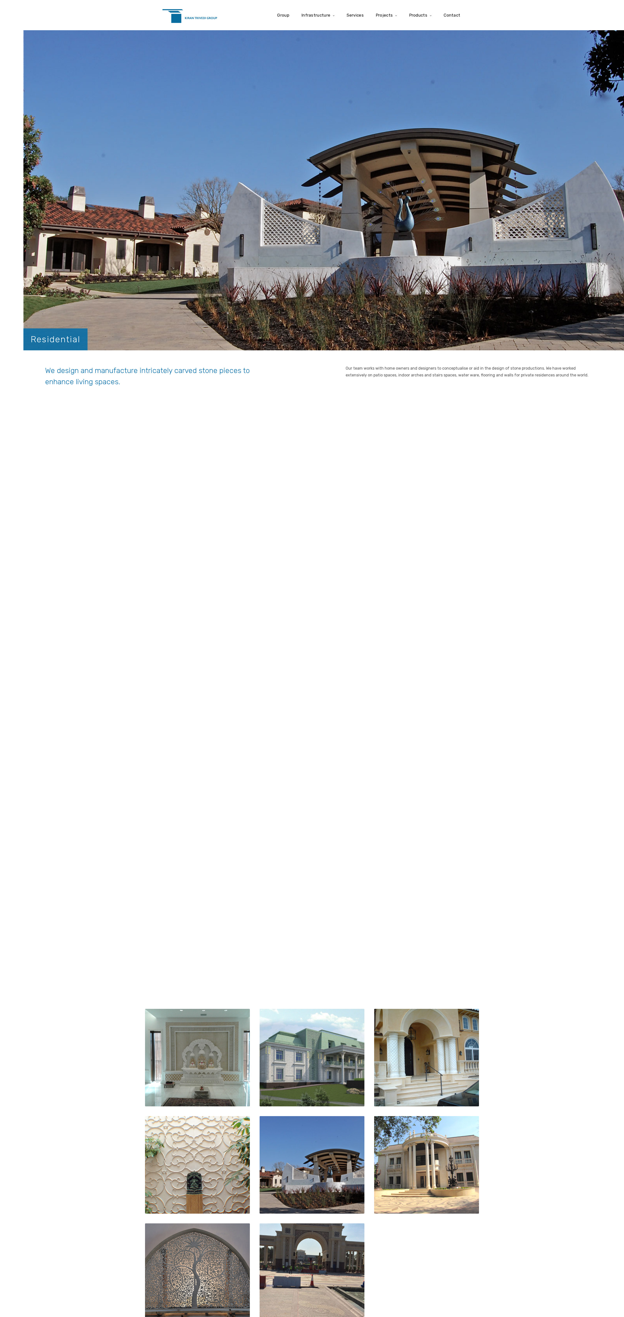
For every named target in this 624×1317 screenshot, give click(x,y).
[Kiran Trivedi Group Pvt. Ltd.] (190, 15)
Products (418, 14)
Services (355, 14)
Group (283, 14)
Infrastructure (316, 14)
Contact (452, 14)
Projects (384, 14)
